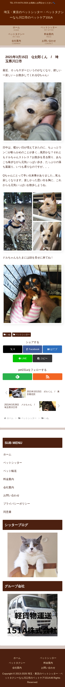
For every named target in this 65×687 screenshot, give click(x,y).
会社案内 (8, 487)
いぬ (8, 334)
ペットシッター (23, 334)
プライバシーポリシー (16, 503)
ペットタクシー (17, 662)
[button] (42, 358)
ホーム (7, 454)
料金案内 (8, 479)
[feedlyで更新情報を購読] (17, 376)
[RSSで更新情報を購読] (47, 376)
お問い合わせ (11, 495)
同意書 (7, 511)
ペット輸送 (10, 470)
